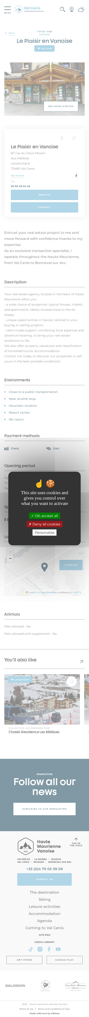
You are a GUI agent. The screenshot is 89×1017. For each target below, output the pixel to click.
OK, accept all (46, 516)
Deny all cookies (46, 524)
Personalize (44, 533)
